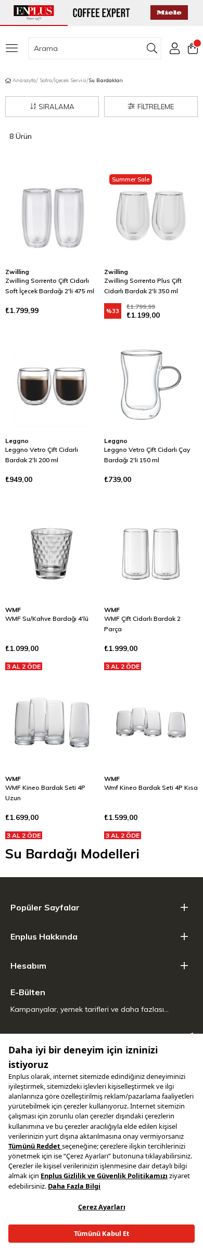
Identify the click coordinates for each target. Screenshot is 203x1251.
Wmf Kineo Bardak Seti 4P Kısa (151, 787)
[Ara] (152, 48)
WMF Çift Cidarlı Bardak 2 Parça (142, 624)
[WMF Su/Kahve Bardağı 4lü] (52, 554)
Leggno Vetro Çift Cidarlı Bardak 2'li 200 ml (41, 455)
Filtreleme (155, 106)
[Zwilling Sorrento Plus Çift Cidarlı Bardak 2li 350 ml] (151, 216)
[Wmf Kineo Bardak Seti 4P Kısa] (151, 723)
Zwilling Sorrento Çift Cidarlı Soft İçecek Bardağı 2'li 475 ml (49, 286)
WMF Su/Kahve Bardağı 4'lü (46, 618)
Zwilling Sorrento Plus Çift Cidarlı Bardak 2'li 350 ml (143, 286)
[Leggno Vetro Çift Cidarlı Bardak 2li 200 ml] (52, 385)
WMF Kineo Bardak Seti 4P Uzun (45, 793)
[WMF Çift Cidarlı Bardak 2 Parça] (151, 554)
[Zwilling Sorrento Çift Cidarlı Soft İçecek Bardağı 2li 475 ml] (52, 216)
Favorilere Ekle (78, 190)
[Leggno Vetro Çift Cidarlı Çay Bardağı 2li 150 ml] (151, 385)
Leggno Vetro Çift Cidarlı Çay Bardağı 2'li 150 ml (147, 455)
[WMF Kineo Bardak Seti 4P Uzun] (52, 723)
